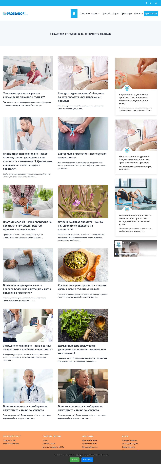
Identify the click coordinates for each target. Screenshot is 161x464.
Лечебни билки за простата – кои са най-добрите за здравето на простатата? (80, 226)
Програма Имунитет (89, 440)
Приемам (74, 460)
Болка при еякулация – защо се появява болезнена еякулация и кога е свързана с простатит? (27, 289)
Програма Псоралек (89, 447)
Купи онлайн (151, 13)
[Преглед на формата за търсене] (155, 3)
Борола (45, 440)
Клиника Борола (49, 444)
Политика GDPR (9, 440)
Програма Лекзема (89, 444)
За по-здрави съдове (130, 444)
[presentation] (28, 73)
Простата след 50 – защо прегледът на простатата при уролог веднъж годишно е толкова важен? (27, 226)
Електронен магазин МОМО (53, 447)
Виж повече (87, 460)
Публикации (126, 13)
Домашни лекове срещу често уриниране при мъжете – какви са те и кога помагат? (82, 349)
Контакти (138, 13)
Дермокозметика (128, 447)
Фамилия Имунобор (129, 440)
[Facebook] (146, 3)
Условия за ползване (11, 444)
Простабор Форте (110, 13)
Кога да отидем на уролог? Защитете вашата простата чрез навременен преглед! (81, 97)
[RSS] (150, 3)
